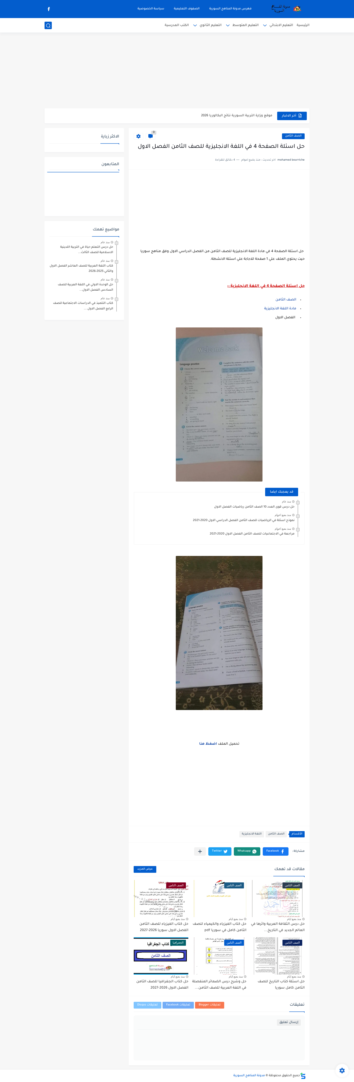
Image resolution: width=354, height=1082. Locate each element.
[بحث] (48, 25)
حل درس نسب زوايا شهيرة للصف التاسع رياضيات (233, 115)
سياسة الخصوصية (151, 9)
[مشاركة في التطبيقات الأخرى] (200, 851)
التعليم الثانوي (211, 25)
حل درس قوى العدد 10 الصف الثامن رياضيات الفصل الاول (254, 507)
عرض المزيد (145, 869)
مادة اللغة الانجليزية (280, 309)
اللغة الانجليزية (252, 834)
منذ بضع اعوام (283, 515)
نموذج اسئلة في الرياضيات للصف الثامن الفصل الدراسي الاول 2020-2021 (244, 520)
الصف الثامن (293, 136)
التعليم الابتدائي (281, 25)
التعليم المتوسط (245, 25)
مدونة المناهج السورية (249, 1075)
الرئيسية (303, 25)
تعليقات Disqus (147, 1005)
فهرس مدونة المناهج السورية (230, 9)
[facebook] (49, 9)
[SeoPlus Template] (303, 1076)
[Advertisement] (177, 71)
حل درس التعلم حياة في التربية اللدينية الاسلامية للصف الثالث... (86, 250)
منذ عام (286, 501)
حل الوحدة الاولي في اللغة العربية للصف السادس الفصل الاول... (85, 287)
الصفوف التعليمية (187, 9)
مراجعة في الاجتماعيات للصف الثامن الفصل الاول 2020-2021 (252, 534)
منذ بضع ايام (294, 919)
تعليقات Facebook (178, 1005)
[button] (275, 851)
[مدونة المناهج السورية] (285, 9)
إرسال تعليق (288, 1022)
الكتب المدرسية (177, 25)
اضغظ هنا (208, 744)
